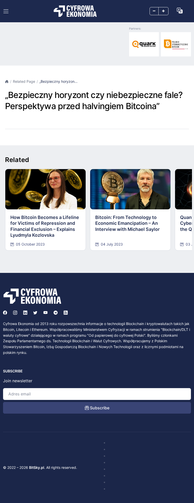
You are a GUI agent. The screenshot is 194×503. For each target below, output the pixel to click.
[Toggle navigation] (6, 11)
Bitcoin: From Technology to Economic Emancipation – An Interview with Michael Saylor (127, 223)
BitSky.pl (36, 467)
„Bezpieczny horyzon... (58, 81)
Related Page (24, 81)
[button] (180, 11)
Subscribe (99, 407)
